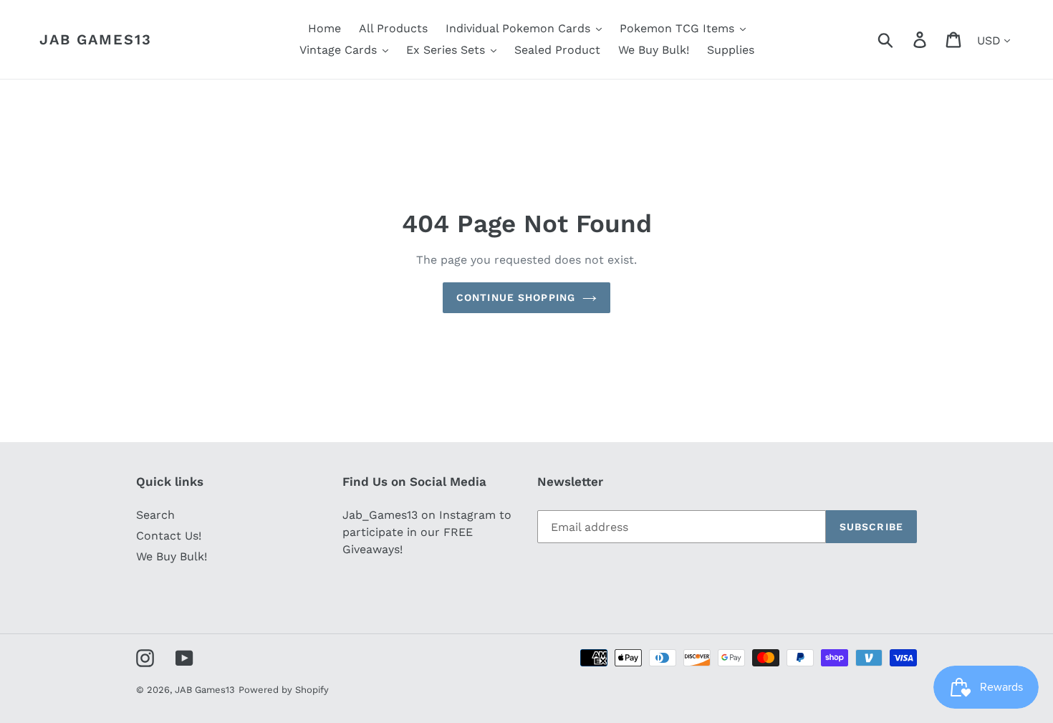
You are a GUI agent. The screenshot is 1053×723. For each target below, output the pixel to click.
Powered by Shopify (284, 689)
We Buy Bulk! (171, 556)
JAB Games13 (95, 39)
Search (155, 515)
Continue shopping (515, 297)
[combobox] (902, 39)
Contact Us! (168, 535)
